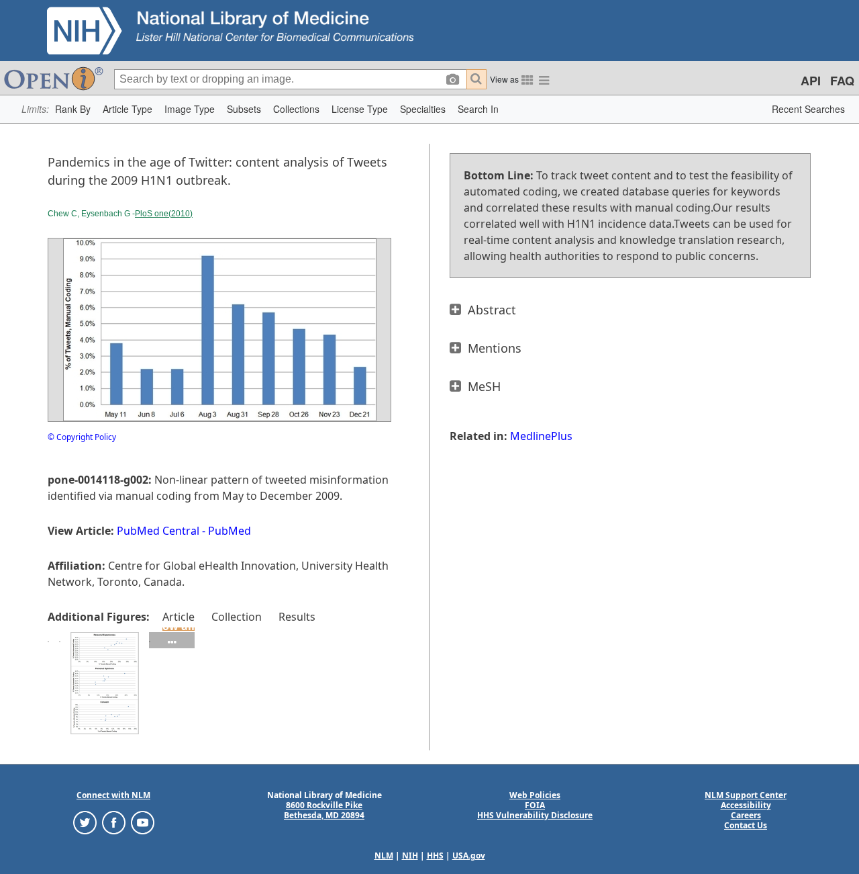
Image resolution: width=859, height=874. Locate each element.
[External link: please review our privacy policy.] (85, 822)
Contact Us (745, 825)
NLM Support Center (746, 795)
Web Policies (534, 795)
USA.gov (468, 855)
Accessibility (746, 805)
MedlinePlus (541, 436)
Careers (746, 815)
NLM (383, 855)
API (811, 80)
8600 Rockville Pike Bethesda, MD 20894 (324, 810)
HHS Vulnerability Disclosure (535, 815)
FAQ (842, 80)
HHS (435, 855)
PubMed (229, 530)
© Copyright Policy (82, 437)
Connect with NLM (113, 795)
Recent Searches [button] (808, 109)
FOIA (535, 805)
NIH (410, 855)
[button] (72, 109)
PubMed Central (158, 530)
